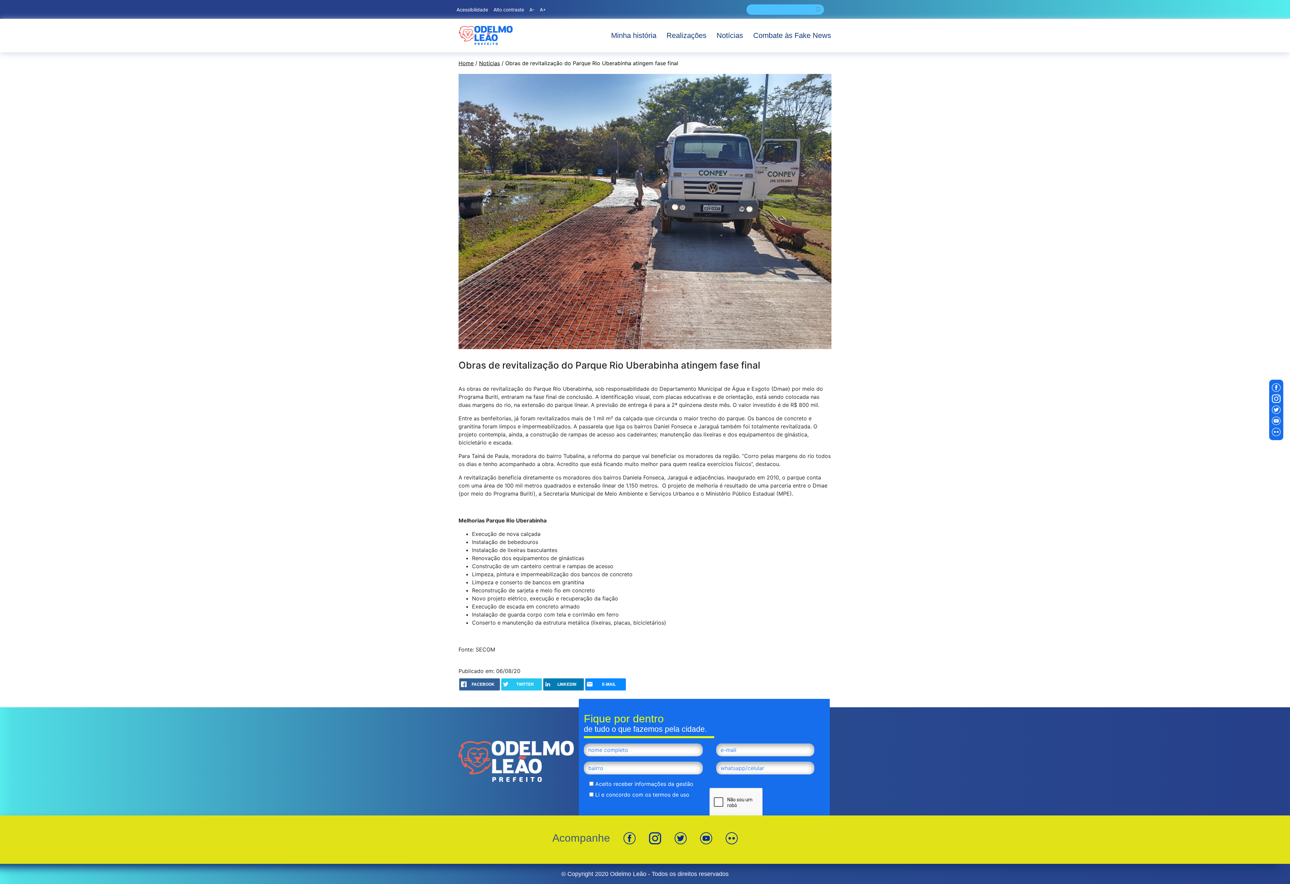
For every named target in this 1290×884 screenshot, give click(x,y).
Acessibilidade (472, 9)
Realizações (686, 35)
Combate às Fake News (792, 35)
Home (466, 63)
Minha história (633, 35)
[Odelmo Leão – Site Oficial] (486, 35)
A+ (543, 9)
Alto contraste (508, 9)
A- (531, 9)
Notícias (730, 35)
